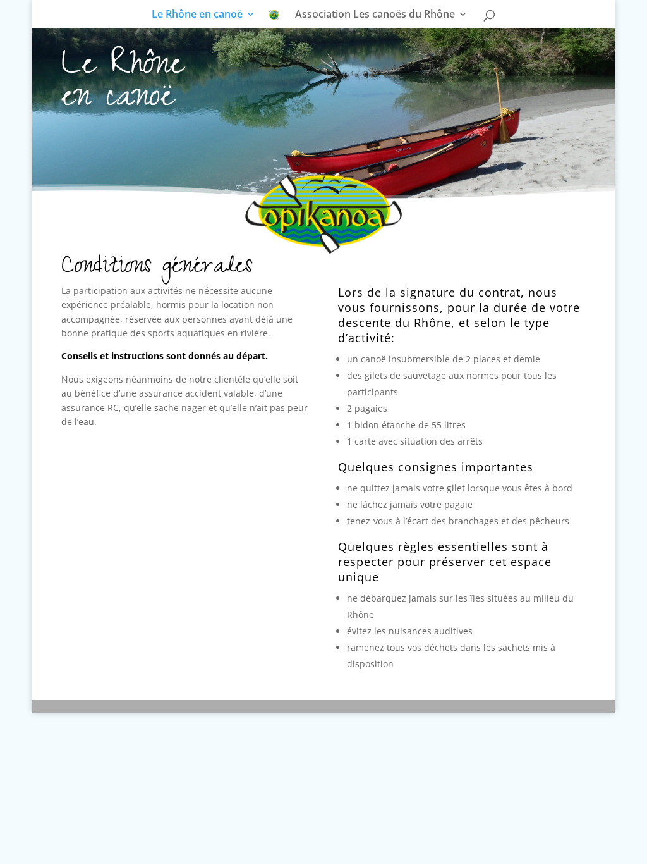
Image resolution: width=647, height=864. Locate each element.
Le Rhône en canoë (197, 15)
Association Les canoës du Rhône (375, 15)
